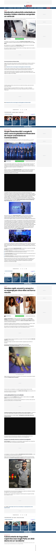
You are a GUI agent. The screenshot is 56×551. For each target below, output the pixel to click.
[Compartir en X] (24, 109)
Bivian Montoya (8, 38)
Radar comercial (8, 128)
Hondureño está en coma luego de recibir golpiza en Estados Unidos (18, 66)
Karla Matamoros (8, 315)
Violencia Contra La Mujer (20, 517)
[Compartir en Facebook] (20, 109)
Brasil (12, 517)
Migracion (17, 112)
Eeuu (22, 112)
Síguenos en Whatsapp (20, 38)
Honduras (20, 112)
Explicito (15, 517)
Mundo (7, 9)
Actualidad (13, 112)
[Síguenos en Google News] (26, 109)
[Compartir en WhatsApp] (22, 109)
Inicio (5, 9)
